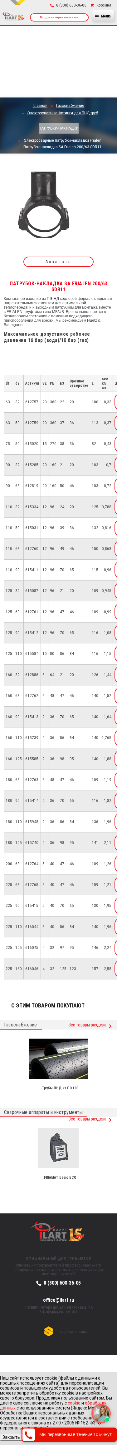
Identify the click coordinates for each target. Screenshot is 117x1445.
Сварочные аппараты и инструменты (43, 1112)
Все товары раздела (87, 1025)
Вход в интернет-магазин (59, 17)
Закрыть (11, 1437)
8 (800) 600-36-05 (62, 1283)
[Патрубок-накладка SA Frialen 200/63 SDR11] (43, 207)
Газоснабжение (20, 1025)
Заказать (58, 262)
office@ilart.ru (58, 1300)
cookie (74, 1402)
